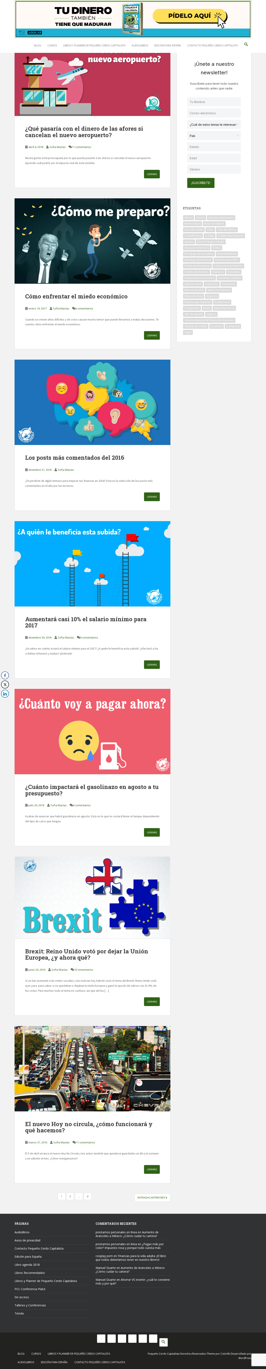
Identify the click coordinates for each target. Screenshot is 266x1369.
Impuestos (234, 272)
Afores (188, 217)
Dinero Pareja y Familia (210, 241)
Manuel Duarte (106, 1268)
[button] (246, 45)
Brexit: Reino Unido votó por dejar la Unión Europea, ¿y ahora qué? (86, 954)
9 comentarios (89, 637)
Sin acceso (22, 1297)
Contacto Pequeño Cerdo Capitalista (212, 45)
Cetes (210, 229)
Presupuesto (192, 308)
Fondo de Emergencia (197, 266)
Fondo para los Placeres (228, 266)
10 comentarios (83, 969)
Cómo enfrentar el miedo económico (77, 296)
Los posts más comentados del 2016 (74, 457)
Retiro (206, 308)
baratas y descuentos (221, 217)
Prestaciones (222, 302)
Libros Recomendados (30, 1273)
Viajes (188, 332)
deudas (189, 241)
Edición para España (167, 45)
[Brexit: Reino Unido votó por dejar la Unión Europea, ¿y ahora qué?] (92, 898)
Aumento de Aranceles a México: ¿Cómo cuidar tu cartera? (127, 1234)
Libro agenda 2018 (27, 1265)
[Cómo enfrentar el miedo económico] (92, 241)
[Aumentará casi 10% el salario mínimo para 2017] (92, 563)
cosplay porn (104, 1256)
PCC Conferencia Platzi (30, 1289)
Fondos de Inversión (197, 272)
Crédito (209, 235)
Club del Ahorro (226, 229)
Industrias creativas (229, 278)
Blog (37, 45)
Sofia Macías (57, 147)
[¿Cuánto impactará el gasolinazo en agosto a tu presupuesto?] (92, 731)
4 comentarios (82, 805)
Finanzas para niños (227, 260)
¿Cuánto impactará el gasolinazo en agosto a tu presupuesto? (92, 790)
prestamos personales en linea (116, 1232)
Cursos (52, 45)
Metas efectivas (194, 296)
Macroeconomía (194, 290)
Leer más (152, 174)
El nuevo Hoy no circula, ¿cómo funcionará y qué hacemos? (89, 1127)
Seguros (211, 314)
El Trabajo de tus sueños (199, 254)
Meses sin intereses (219, 290)
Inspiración (211, 284)
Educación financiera (197, 248)
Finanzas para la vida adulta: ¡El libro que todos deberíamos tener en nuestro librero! (131, 1258)
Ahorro (200, 217)
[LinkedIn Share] (5, 694)
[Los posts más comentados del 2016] (92, 402)
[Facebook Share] (5, 675)
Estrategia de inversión (198, 260)
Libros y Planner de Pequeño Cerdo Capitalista (94, 45)
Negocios (212, 296)
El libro (217, 248)
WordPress (244, 1358)
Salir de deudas (194, 314)
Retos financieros (224, 308)
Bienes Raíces (193, 223)
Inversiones (228, 284)
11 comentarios (81, 147)
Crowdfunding (193, 235)
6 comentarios (84, 308)
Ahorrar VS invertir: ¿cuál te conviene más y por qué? (133, 1281)
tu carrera (216, 326)
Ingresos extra (193, 284)
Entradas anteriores (152, 1197)
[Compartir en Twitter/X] (5, 684)
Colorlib (225, 1353)
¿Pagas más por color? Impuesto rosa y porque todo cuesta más (130, 1246)
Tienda (19, 1313)
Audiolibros (140, 45)
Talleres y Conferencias (30, 1305)
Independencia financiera (199, 278)
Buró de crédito (194, 229)
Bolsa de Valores (214, 223)
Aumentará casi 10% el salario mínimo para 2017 (86, 622)
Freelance (218, 272)
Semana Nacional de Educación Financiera (209, 320)
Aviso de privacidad (27, 1240)
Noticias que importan (198, 302)
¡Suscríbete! (200, 183)
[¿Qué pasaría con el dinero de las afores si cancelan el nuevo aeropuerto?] (92, 73)
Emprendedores (226, 254)
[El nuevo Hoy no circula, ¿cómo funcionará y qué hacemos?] (92, 1068)
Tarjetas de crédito (196, 326)
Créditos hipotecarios (231, 235)
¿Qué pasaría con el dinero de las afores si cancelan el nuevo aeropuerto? (84, 132)
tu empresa (233, 326)
